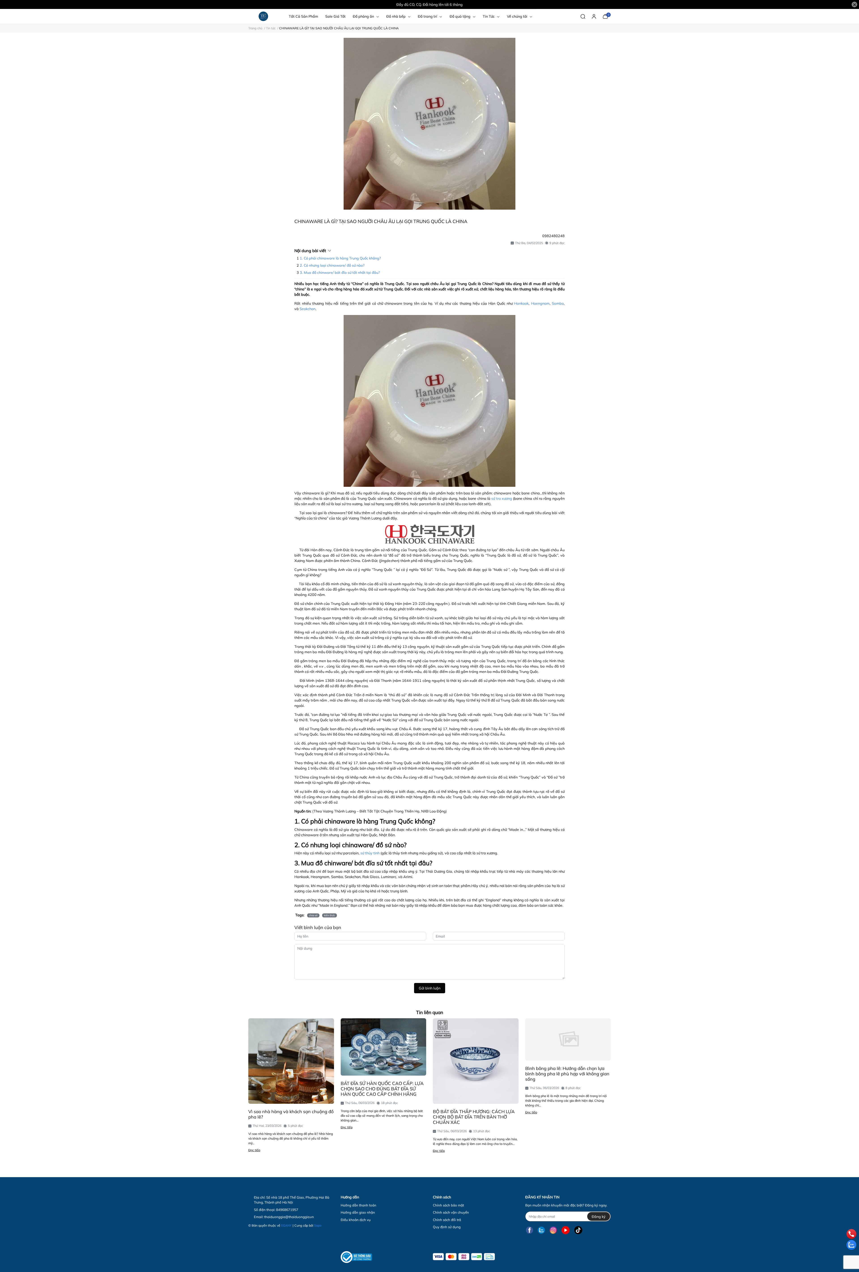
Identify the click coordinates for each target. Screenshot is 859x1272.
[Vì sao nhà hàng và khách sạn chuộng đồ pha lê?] (291, 1061)
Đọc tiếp (254, 1150)
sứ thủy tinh (370, 853)
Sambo (558, 303)
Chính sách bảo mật (448, 1205)
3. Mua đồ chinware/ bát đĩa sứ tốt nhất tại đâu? (340, 272)
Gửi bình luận (429, 988)
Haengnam (540, 303)
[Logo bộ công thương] (356, 1257)
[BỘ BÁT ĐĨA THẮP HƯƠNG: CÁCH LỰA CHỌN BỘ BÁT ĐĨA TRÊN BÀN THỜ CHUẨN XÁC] (476, 1061)
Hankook (521, 303)
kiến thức (329, 915)
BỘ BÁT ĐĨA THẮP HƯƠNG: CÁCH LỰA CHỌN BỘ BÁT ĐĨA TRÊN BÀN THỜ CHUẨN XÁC (474, 1117)
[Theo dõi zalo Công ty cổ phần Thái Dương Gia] (541, 1230)
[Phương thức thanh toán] (464, 1256)
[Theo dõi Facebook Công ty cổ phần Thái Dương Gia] (529, 1230)
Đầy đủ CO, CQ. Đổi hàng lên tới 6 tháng (429, 4)
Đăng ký (599, 1216)
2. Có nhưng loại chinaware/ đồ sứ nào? (332, 265)
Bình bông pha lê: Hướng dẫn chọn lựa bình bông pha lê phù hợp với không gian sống (567, 1074)
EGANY (286, 1225)
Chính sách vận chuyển (451, 1212)
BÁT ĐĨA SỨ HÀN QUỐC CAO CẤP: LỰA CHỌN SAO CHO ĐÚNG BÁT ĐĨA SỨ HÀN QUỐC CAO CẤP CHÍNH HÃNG (382, 1089)
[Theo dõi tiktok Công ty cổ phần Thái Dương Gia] (578, 1230)
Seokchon (307, 308)
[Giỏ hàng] (605, 16)
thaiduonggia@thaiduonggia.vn (289, 1217)
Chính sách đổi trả (447, 1220)
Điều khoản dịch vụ (356, 1220)
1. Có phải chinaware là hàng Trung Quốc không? (340, 258)
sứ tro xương (501, 498)
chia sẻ (313, 915)
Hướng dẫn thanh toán (358, 1205)
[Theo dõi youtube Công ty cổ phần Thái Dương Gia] (565, 1230)
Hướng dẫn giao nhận (358, 1212)
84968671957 (287, 1210)
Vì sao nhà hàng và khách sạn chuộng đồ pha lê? (291, 1114)
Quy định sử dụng (447, 1227)
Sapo (317, 1225)
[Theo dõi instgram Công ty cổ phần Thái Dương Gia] (553, 1230)
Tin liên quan (429, 1012)
